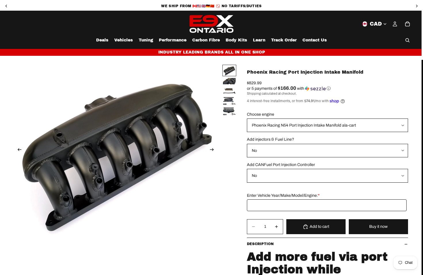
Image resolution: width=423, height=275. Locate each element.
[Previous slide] (18, 150)
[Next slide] (213, 150)
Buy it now (378, 226)
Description (260, 244)
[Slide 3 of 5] (229, 91)
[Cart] (407, 24)
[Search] (407, 40)
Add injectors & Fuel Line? (270, 139)
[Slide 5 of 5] (229, 111)
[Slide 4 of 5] (229, 101)
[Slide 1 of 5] (229, 70)
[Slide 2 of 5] (229, 81)
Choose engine (260, 114)
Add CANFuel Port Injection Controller (281, 165)
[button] (327, 88)
